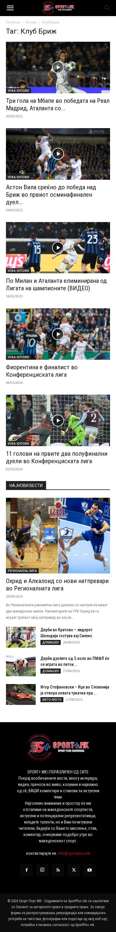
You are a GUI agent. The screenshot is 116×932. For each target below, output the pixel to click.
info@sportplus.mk (74, 853)
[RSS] (58, 870)
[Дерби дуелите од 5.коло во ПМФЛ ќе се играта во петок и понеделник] (21, 665)
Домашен (50, 642)
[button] (10, 8)
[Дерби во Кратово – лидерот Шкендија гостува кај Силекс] (21, 637)
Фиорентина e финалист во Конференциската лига (42, 371)
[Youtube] (89, 870)
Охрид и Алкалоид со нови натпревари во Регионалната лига (57, 584)
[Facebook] (26, 870)
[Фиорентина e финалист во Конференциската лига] (58, 334)
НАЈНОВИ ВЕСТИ (26, 485)
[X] (74, 870)
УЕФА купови (18, 91)
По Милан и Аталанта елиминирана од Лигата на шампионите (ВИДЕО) (56, 284)
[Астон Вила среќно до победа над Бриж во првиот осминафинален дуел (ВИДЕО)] (58, 154)
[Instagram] (42, 870)
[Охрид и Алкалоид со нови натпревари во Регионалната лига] (58, 535)
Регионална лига (22, 571)
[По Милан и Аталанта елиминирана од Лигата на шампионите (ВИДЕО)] (58, 248)
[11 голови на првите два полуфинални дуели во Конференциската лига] (58, 420)
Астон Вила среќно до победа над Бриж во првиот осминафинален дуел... (51, 195)
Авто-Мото (52, 699)
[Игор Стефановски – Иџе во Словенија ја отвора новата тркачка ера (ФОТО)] (21, 694)
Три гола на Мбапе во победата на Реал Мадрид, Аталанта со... (57, 104)
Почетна (13, 22)
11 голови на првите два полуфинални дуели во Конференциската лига (56, 457)
